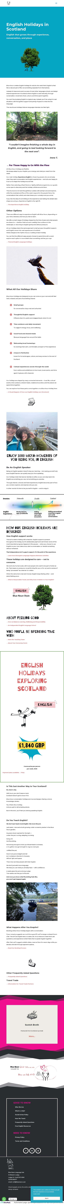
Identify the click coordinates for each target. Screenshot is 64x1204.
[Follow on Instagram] (38, 1150)
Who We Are (19, 1107)
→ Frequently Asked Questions (16, 976)
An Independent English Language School (21, 625)
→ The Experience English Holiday (17, 204)
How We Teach (20, 1118)
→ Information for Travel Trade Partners (20, 984)
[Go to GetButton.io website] (4, 1202)
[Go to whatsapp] (4, 1199)
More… (32, 1036)
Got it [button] (46, 1198)
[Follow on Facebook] (26, 1150)
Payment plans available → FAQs (13, 772)
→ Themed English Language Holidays (19, 242)
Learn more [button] (36, 1193)
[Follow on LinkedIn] (32, 1150)
